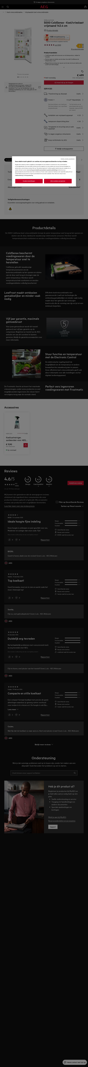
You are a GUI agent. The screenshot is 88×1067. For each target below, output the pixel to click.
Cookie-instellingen (29, 181)
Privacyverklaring (29, 175)
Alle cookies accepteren (57, 181)
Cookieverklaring (19, 175)
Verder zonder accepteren (68, 158)
